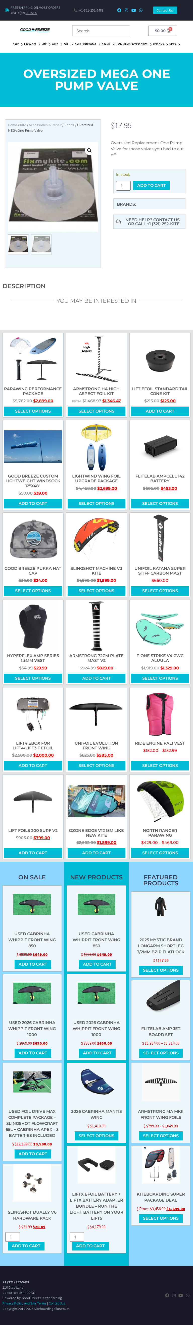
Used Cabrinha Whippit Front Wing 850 (32, 939)
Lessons (158, 44)
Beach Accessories (135, 44)
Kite (44, 44)
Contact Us (57, 1303)
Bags (78, 44)
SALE (16, 44)
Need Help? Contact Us (152, 219)
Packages (30, 44)
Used (119, 44)
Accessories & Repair (45, 125)
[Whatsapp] (140, 10)
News (172, 44)
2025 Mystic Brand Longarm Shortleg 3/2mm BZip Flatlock (160, 946)
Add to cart (151, 185)
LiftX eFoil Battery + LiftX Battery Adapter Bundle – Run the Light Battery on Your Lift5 (96, 1206)
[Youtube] (133, 10)
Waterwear (89, 44)
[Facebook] (119, 10)
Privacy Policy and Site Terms (24, 1303)
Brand (106, 44)
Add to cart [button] (160, 411)
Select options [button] (160, 503)
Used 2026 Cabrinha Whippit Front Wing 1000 (32, 1028)
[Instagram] (126, 10)
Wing (55, 44)
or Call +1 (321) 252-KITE (154, 223)
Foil (66, 44)
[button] (89, 150)
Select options (33, 411)
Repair (69, 125)
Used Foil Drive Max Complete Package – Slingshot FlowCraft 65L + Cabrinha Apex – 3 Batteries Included (32, 1123)
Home (12, 125)
